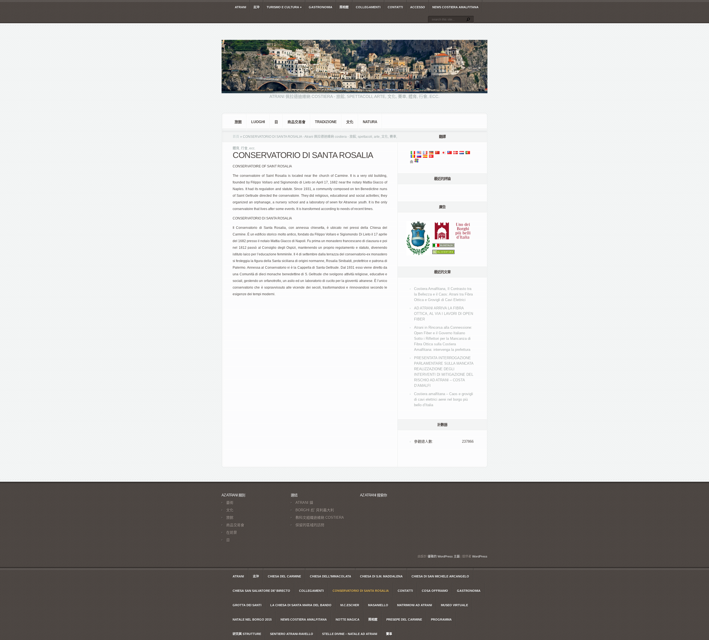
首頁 (236, 137)
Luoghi (258, 122)
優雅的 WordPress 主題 (444, 556)
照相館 (344, 7)
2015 (252, 619)
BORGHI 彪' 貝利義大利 (315, 510)
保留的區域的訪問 (310, 525)
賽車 (389, 634)
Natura (370, 122)
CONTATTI (395, 7)
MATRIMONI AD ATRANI (414, 605)
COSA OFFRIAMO (435, 590)
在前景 (231, 532)
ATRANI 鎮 (304, 503)
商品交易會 (296, 122)
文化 (349, 122)
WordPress (479, 556)
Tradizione (326, 122)
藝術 (229, 503)
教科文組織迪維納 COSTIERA (320, 517)
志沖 (256, 7)
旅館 (238, 122)
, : (443, 294)
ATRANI (240, 7)
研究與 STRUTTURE (247, 634)
